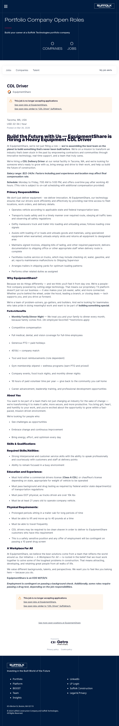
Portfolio (17, 679)
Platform (17, 683)
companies (22, 70)
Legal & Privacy (78, 693)
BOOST (17, 688)
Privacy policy (53, 649)
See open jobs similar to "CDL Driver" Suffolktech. (38, 109)
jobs (8, 70)
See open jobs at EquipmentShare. (31, 105)
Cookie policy (66, 649)
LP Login (74, 683)
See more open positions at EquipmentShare (59, 623)
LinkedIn (74, 679)
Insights (17, 697)
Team (16, 693)
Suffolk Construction (81, 688)
